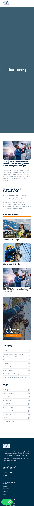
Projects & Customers (6, 487)
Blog (4, 494)
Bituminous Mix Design (12, 264)
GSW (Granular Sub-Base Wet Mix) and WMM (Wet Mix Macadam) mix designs (17, 163)
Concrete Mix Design (11, 240)
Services (5, 479)
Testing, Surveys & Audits (9, 482)
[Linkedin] (14, 467)
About (5, 476)
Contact (5, 491)
